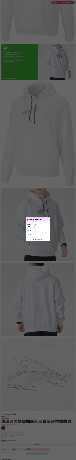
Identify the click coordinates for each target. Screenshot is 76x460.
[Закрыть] (49, 219)
